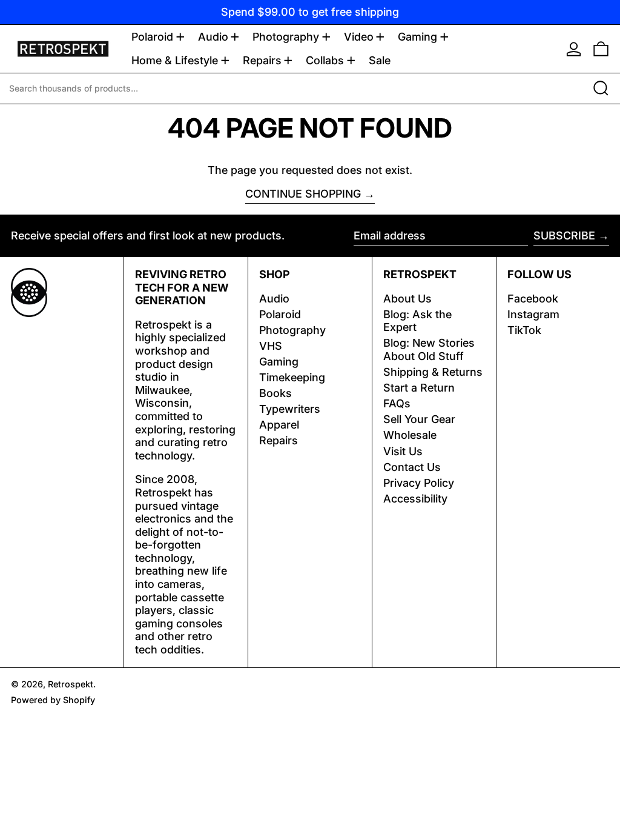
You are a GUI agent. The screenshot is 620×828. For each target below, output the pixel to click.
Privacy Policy (418, 482)
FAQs (397, 403)
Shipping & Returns (433, 372)
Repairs (278, 440)
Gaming (278, 361)
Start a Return (419, 387)
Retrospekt (70, 684)
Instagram (533, 314)
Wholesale (410, 435)
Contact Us (412, 467)
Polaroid (280, 314)
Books (275, 393)
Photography (292, 330)
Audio (274, 298)
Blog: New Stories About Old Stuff (429, 349)
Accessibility (415, 498)
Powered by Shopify (53, 700)
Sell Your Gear (419, 419)
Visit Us (403, 451)
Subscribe (564, 235)
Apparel (279, 424)
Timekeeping (292, 377)
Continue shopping (303, 193)
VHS (270, 345)
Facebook (532, 298)
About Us (407, 298)
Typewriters (289, 408)
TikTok (524, 330)
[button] (601, 49)
